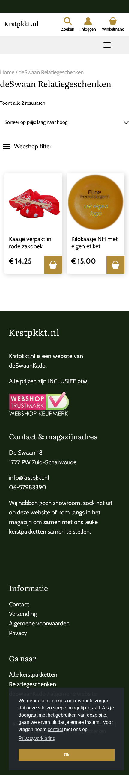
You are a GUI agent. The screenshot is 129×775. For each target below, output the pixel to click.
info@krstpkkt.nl (29, 477)
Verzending (23, 613)
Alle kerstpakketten (33, 674)
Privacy (18, 633)
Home (7, 72)
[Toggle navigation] (107, 45)
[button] (53, 265)
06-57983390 (27, 487)
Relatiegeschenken (32, 684)
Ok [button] (67, 754)
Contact (19, 604)
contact (55, 729)
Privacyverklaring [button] (37, 738)
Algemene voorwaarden (39, 623)
